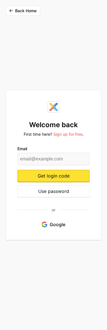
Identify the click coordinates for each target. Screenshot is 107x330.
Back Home (26, 10)
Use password (53, 191)
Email (22, 148)
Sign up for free (67, 134)
